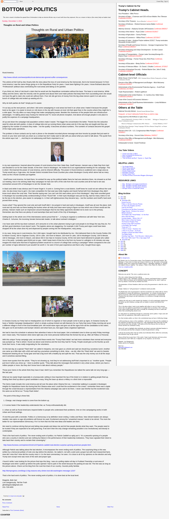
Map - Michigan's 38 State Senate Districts (134, 185)
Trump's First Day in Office (130, 153)
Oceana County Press (128, 174)
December (125, 200)
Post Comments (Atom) (17, 510)
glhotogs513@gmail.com (125, 347)
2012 (122, 243)
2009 (122, 248)
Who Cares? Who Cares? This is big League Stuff (136, 238)
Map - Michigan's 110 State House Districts (134, 187)
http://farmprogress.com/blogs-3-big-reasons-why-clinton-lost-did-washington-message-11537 (38, 471)
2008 (122, 250)
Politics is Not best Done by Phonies (132, 204)
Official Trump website (128, 168)
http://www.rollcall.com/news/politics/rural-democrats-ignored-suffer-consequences (35, 77)
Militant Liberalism (127, 213)
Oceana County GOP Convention (131, 223)
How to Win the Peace (128, 216)
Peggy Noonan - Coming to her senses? (133, 211)
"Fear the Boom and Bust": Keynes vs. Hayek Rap (136, 158)
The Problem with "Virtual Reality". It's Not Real (135, 214)
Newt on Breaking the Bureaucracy (132, 155)
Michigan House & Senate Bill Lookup (133, 188)
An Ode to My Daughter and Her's (131, 205)
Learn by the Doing (127, 207)
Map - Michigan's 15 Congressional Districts (134, 184)
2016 (122, 198)
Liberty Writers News (128, 169)
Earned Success (126, 202)
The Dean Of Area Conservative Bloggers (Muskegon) (137, 175)
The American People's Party (130, 221)
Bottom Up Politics (29, 9)
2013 (122, 241)
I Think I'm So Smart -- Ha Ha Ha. (131, 230)
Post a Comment (7, 503)
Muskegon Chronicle (128, 172)
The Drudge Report (127, 166)
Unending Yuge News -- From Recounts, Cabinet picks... (138, 236)
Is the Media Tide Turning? (129, 225)
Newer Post (5, 507)
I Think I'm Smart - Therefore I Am (131, 229)
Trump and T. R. (126, 227)
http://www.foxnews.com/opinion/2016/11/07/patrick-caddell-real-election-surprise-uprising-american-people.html (47, 445)
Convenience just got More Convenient (133, 209)
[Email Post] (23, 496)
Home (58, 507)
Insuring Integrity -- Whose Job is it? (132, 218)
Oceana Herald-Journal (128, 171)
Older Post (110, 507)
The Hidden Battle (127, 234)
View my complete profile (125, 267)
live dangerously (125, 258)
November (125, 239)
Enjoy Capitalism (127, 156)
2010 (122, 246)
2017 (122, 197)
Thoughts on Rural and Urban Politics (132, 232)
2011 (122, 245)
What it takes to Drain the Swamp (131, 220)
